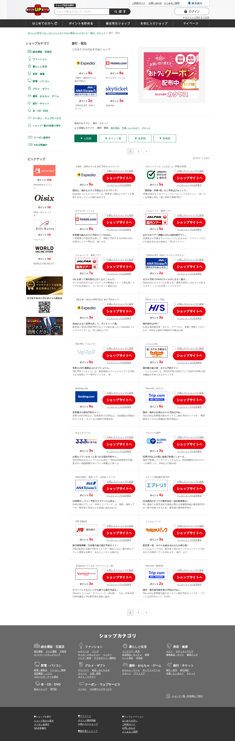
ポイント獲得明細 (87, 720)
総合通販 (38, 651)
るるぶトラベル (83, 432)
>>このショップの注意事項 (119, 185)
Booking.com (81, 388)
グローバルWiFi (153, 432)
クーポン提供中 (42, 137)
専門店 (53, 689)
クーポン (82, 689)
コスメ (169, 651)
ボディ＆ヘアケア (184, 651)
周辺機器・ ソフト (43, 673)
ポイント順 (113, 138)
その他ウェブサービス (101, 689)
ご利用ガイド (138, 3)
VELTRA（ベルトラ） (86, 344)
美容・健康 (39, 73)
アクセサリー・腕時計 (105, 658)
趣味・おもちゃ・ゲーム (46, 96)
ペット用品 (127, 658)
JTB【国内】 (81, 521)
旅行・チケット (41, 103)
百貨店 (63, 651)
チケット (146, 128)
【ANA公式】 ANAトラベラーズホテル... (165, 255)
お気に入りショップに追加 (120, 171)
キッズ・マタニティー (89, 654)
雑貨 (147, 654)
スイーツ (82, 673)
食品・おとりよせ (101, 670)
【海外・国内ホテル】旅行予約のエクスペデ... (98, 166)
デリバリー (83, 670)
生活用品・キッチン (132, 654)
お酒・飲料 (95, 673)
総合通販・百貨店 (42, 51)
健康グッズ (192, 654)
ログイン (191, 11)
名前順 (140, 138)
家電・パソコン (41, 81)
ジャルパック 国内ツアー (158, 211)
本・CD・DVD (40, 110)
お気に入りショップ (88, 724)
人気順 (85, 138)
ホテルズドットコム (85, 211)
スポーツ (126, 673)
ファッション (40, 59)
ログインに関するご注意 (197, 17)
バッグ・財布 (84, 658)
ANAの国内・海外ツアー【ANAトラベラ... (96, 477)
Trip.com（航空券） (155, 566)
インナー (107, 654)
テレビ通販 (51, 651)
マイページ (84, 715)
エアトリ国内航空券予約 (157, 477)
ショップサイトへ (118, 178)
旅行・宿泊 (171, 670)
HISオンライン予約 (154, 299)
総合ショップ (40, 689)
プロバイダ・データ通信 (46, 676)
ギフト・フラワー (87, 676)
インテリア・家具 (131, 651)
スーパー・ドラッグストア (47, 654)
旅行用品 (115, 128)
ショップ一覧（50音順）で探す (187, 696)
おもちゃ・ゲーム (131, 670)
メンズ (95, 651)
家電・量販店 (40, 670)
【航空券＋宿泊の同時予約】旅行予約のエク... (98, 299)
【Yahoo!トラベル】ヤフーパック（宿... (95, 566)
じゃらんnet (151, 344)
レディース (83, 651)
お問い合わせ (155, 3)
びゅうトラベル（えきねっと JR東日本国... (166, 166)
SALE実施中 (40, 145)
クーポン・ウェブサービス (47, 118)
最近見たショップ (87, 730)
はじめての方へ (44, 23)
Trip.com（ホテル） (155, 388)
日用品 (139, 658)
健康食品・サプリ (175, 654)
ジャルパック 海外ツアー (88, 255)
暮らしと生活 (40, 66)
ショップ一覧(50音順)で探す (47, 125)
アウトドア (139, 673)
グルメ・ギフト (41, 88)
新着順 (164, 138)
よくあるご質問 (171, 3)
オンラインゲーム (151, 670)
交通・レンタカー (131, 128)
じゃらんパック (153, 521)
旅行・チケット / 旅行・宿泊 (38, 9)
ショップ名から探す (44, 720)
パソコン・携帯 (58, 670)
